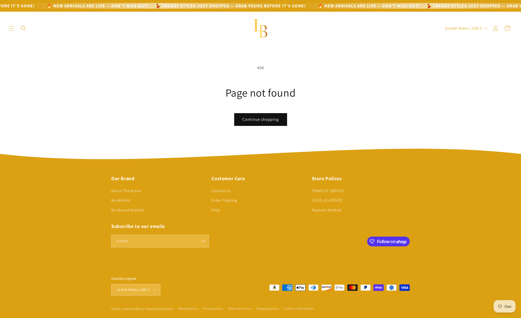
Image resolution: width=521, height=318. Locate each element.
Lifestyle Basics (133, 309)
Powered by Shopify (159, 309)
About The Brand (126, 190)
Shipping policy (267, 308)
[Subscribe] (203, 241)
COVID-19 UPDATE (327, 200)
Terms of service (239, 308)
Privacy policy (213, 308)
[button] (11, 28)
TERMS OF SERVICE (328, 190)
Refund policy (188, 308)
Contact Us (221, 190)
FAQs (215, 210)
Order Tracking (224, 200)
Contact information (298, 308)
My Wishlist (121, 200)
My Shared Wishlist (127, 210)
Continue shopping (260, 119)
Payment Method (326, 210)
